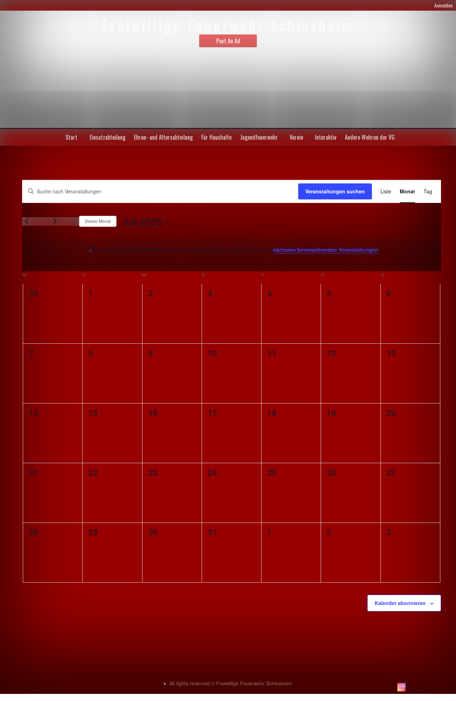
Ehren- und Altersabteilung (163, 137)
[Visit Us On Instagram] (401, 690)
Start (71, 137)
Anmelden (443, 5)
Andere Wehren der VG (370, 137)
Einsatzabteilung (107, 137)
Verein (296, 137)
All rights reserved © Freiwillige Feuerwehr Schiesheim (230, 683)
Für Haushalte (216, 137)
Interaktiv (325, 137)
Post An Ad (228, 41)
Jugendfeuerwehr (259, 137)
